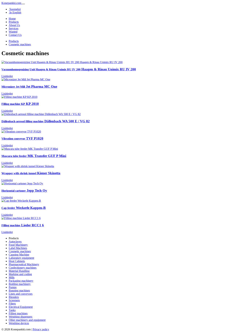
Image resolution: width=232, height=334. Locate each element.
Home (12, 18)
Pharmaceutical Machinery (24, 264)
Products (14, 21)
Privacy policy (41, 329)
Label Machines (18, 248)
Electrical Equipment (21, 306)
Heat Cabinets (17, 261)
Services (13, 28)
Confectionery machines (22, 267)
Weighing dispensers (20, 316)
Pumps (12, 287)
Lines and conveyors (20, 293)
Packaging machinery (21, 280)
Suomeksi (15, 9)
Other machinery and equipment (27, 319)
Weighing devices (19, 323)
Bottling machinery (20, 284)
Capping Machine (19, 254)
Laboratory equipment (21, 257)
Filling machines (18, 313)
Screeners (14, 300)
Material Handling (19, 270)
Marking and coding (20, 274)
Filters (12, 303)
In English (15, 12)
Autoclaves (15, 241)
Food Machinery (18, 244)
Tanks (12, 310)
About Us (14, 25)
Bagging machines (19, 290)
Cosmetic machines (20, 44)
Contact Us (15, 34)
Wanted (13, 31)
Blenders (14, 297)
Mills (11, 277)
